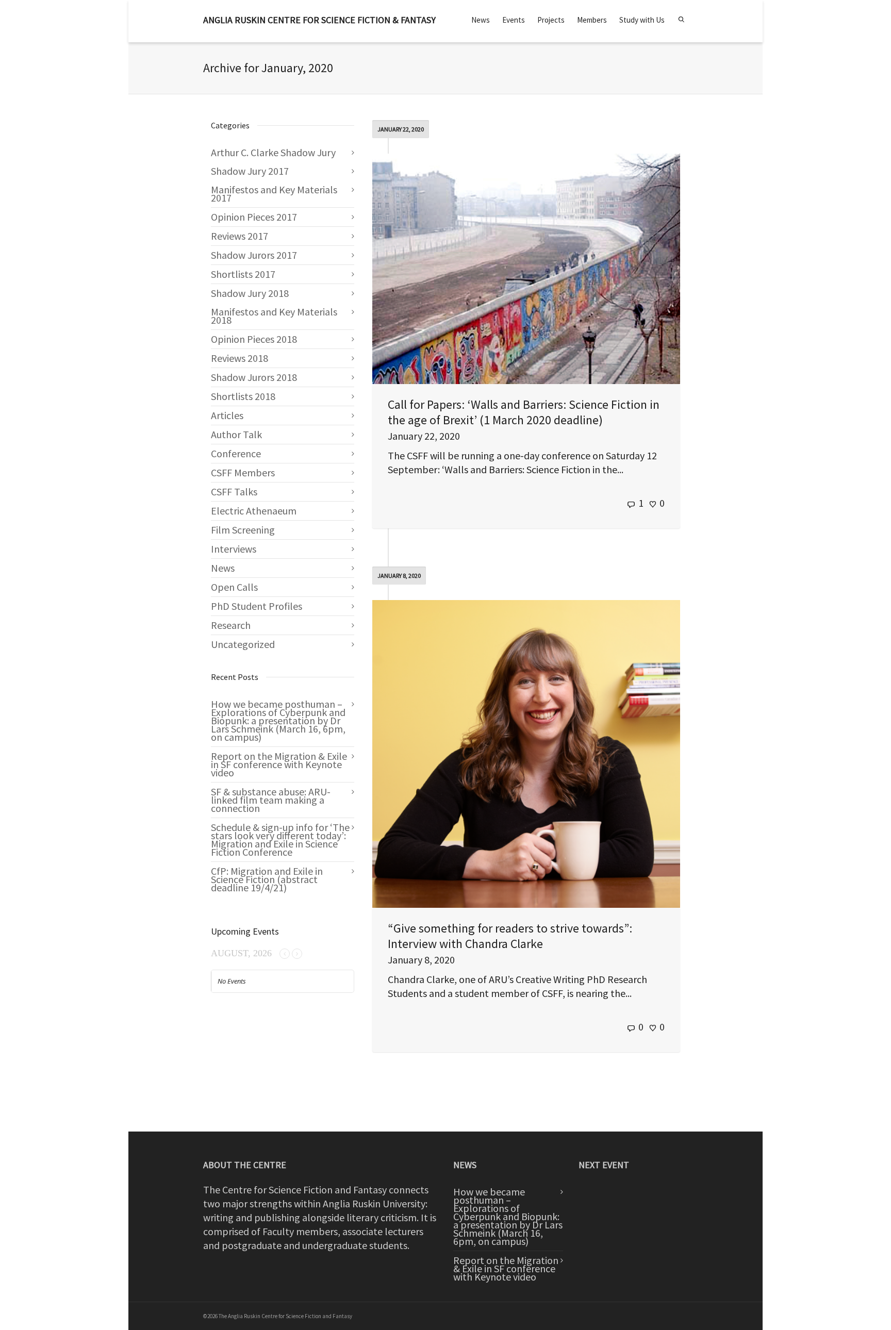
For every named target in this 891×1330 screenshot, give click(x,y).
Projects (551, 20)
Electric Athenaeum (253, 510)
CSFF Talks (234, 491)
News (480, 20)
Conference (236, 453)
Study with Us (642, 20)
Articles (227, 415)
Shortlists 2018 (243, 396)
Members (592, 20)
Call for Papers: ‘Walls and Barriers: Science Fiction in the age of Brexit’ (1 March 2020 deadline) (523, 412)
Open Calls (234, 586)
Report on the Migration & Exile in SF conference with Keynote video (279, 764)
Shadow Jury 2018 (250, 293)
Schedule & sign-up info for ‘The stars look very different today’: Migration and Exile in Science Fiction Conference (280, 839)
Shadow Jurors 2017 (254, 254)
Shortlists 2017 (243, 274)
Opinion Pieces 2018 (254, 338)
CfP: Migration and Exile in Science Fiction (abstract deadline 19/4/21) (267, 879)
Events (513, 20)
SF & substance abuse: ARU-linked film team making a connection (271, 799)
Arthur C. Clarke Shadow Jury (273, 152)
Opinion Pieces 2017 (254, 216)
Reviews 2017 (239, 235)
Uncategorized (243, 644)
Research (231, 625)
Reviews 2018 (239, 358)
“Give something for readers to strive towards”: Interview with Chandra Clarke (510, 936)
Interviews (233, 548)
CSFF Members (243, 472)
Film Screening (243, 529)
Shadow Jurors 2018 (254, 377)
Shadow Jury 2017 (250, 170)
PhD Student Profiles (256, 606)
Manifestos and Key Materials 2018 (274, 315)
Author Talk (236, 434)
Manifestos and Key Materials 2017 (274, 193)
